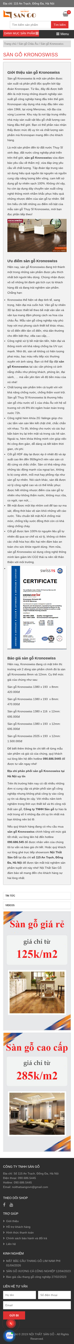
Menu (64, 34)
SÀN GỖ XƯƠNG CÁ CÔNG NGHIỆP (30, 1271)
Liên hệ (11, 1244)
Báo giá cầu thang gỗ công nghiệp (28, 1276)
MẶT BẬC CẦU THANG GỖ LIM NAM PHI (33, 1261)
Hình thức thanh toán (20, 1232)
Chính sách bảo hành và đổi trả (26, 1238)
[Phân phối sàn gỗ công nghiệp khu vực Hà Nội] (19, 13)
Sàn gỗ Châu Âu (28, 43)
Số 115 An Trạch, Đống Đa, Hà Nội (36, 1173)
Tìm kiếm (60, 24)
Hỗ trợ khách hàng (18, 1226)
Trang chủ (10, 43)
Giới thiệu (12, 1221)
